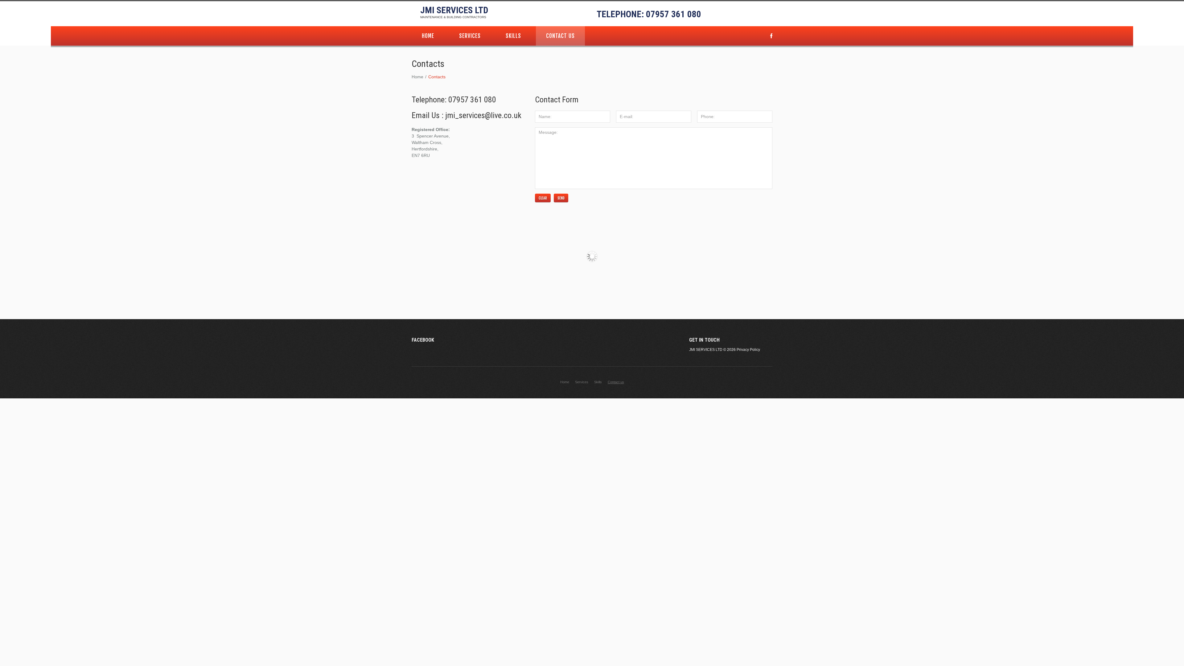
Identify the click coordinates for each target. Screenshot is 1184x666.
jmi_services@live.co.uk (483, 115)
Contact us (560, 36)
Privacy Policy (748, 349)
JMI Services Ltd (454, 10)
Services (470, 36)
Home (428, 36)
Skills (513, 36)
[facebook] (771, 36)
